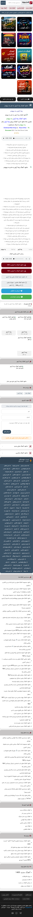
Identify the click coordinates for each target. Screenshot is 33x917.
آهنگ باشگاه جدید (25, 810)
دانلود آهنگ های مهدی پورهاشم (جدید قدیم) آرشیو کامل (16, 600)
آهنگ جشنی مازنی (25, 823)
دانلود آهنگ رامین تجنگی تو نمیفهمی (20, 678)
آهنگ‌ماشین (20, 8)
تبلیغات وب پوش (25, 886)
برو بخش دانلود (7, 99)
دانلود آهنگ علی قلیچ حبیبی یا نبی (20, 710)
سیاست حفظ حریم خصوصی (11, 899)
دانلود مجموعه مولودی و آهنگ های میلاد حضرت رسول (17, 692)
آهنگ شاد (12, 8)
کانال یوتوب (5, 895)
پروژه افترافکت (26, 876)
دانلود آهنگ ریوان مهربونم (23, 627)
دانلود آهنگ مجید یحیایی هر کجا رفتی (19, 726)
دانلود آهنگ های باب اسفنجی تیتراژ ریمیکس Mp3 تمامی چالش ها (17, 670)
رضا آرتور (20, 393)
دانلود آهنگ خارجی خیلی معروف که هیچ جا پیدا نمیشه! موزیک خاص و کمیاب (17, 777)
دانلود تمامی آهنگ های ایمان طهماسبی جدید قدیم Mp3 (16, 702)
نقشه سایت (26, 899)
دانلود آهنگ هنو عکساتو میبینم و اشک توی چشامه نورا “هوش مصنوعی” (16, 718)
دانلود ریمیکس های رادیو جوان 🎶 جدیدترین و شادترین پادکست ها (18, 647)
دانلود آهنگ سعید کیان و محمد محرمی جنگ (18, 624)
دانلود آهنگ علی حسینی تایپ (22, 713)
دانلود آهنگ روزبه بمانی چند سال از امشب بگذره (17, 850)
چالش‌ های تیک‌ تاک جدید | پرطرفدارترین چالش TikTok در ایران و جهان (17, 797)
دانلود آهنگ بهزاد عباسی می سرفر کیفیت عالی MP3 (16, 697)
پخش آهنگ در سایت (24, 883)
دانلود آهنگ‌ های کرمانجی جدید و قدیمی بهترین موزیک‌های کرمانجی (17, 686)
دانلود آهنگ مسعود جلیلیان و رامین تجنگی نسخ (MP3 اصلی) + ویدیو (17, 858)
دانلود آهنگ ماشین (20, 282)
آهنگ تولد (4, 8)
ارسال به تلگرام (15, 291)
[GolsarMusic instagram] (16, 913)
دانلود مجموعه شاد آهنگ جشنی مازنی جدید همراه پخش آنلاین (16, 635)
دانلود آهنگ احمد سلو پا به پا (22, 723)
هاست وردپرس (26, 880)
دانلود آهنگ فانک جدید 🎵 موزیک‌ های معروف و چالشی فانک (17, 641)
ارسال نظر (7, 432)
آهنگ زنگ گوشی (25, 820)
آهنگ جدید (29, 8)
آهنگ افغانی (26, 829)
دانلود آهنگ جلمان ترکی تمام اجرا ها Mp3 (19, 675)
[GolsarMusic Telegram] (20, 913)
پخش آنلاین (24, 99)
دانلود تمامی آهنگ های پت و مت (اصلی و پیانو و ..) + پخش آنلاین (16, 660)
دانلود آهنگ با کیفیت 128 (15, 271)
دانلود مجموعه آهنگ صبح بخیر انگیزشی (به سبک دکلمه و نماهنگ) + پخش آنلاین (17, 590)
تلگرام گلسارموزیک (17, 895)
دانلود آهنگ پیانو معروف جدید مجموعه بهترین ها (16, 595)
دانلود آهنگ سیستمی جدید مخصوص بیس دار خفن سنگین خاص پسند (16, 784)
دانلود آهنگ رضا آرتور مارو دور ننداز (16, 381)
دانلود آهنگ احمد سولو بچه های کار (20, 847)
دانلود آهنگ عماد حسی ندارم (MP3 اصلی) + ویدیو (16, 665)
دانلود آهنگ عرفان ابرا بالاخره (22, 707)
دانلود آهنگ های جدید (21, 446)
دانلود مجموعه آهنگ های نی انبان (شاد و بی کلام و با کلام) (16, 584)
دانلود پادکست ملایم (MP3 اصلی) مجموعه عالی (17, 630)
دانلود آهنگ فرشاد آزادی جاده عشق (20, 854)
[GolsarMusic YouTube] (13, 913)
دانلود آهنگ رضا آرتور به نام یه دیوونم (16, 106)
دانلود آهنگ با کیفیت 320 (15, 265)
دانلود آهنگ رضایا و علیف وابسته (21, 681)
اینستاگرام (28, 895)
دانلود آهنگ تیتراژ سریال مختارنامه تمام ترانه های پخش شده (16, 619)
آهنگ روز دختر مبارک (24, 816)
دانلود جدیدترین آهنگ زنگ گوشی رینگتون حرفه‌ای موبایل (16, 612)
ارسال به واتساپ (15, 297)
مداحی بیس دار (26, 813)
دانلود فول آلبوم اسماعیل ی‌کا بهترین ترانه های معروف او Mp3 (17, 654)
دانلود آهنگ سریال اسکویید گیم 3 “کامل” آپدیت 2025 (16, 842)
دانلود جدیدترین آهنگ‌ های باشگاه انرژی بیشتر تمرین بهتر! (17, 790)
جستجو (3, 3)
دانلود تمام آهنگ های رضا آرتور (15, 277)
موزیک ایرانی (10, 282)
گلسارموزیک (27, 2)
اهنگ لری (27, 826)
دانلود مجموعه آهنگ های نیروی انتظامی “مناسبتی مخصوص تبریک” (16, 606)
